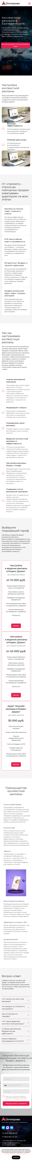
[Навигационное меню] (29, 3)
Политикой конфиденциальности (15, 1099)
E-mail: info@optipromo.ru (11, 1143)
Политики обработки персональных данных (16, 1153)
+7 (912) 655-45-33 (9, 1137)
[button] (15, 45)
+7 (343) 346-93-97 (10, 1133)
